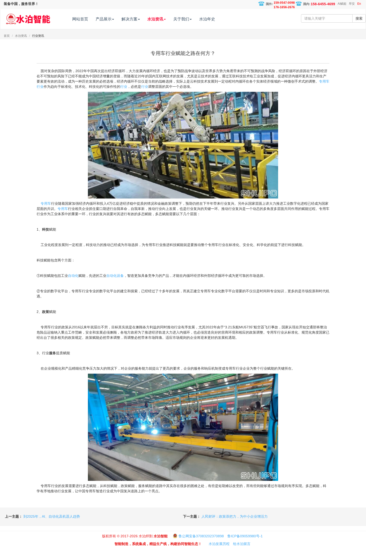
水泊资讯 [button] (155, 19)
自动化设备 (115, 276)
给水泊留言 (241, 544)
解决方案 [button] (129, 19)
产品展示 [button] (104, 19)
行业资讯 (38, 36)
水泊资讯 (21, 36)
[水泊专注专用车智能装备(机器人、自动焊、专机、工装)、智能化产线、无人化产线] (28, 16)
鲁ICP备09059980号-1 (245, 536)
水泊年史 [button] (207, 19)
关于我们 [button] (181, 19)
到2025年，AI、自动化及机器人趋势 (51, 516)
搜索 (359, 18)
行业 (40, 87)
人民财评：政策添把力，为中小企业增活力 (234, 516)
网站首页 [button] (80, 19)
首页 (7, 36)
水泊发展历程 (219, 544)
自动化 (73, 276)
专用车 (324, 81)
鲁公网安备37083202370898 (201, 536)
